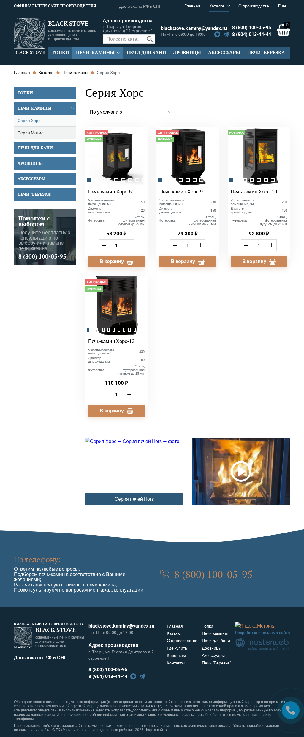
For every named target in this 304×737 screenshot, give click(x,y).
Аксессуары (224, 52)
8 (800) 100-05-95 (251, 27)
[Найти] (150, 39)
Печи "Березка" (266, 52)
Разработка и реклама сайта (262, 632)
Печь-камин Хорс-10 (254, 191)
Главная (192, 6)
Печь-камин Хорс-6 (110, 191)
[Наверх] (13, 710)
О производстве (253, 6)
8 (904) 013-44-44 (251, 34)
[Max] (217, 34)
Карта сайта (156, 729)
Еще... (284, 6)
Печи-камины (95, 52)
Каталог (216, 6)
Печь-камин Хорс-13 (111, 341)
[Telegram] (226, 34)
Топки (60, 52)
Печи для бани (146, 52)
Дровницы (187, 52)
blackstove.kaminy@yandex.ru (187, 28)
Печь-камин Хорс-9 (181, 191)
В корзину (112, 261)
